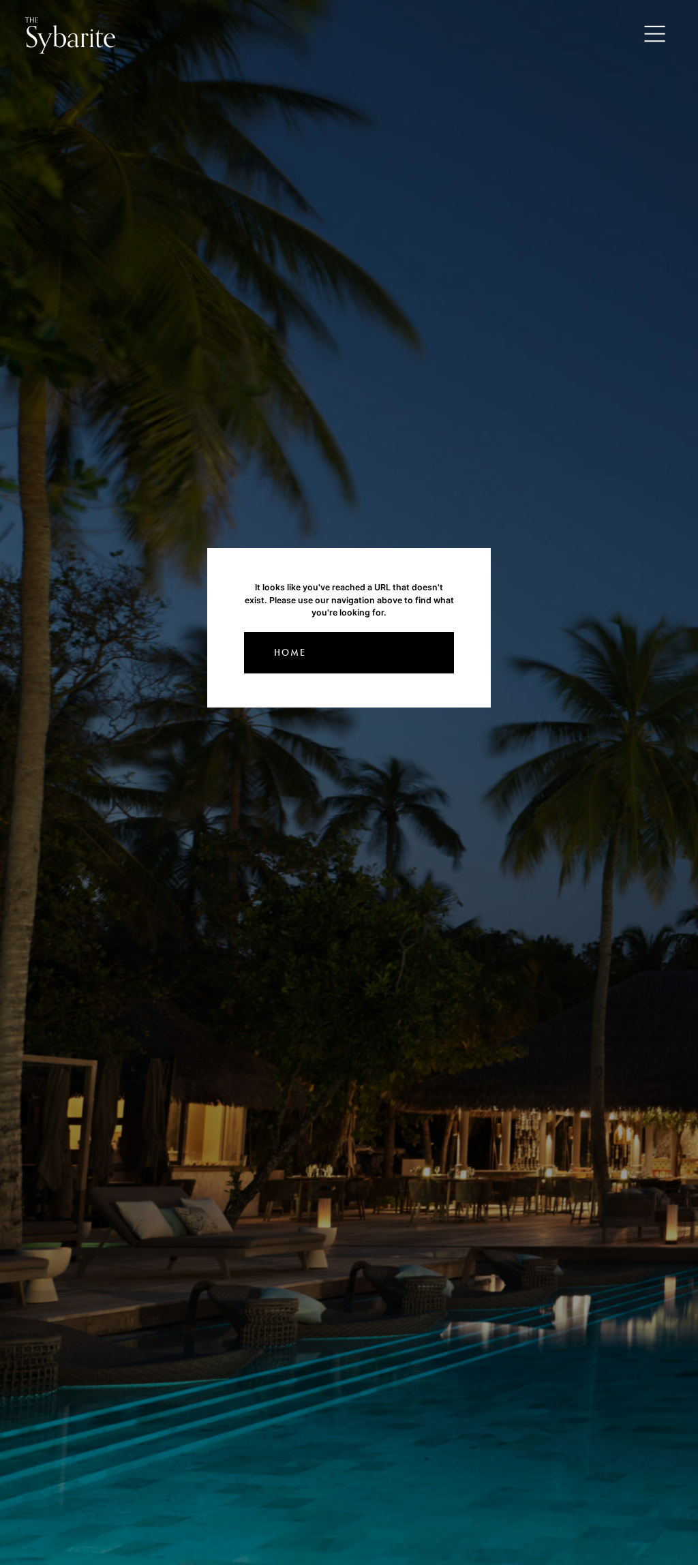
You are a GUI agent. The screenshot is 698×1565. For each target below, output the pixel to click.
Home (290, 652)
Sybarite (70, 34)
